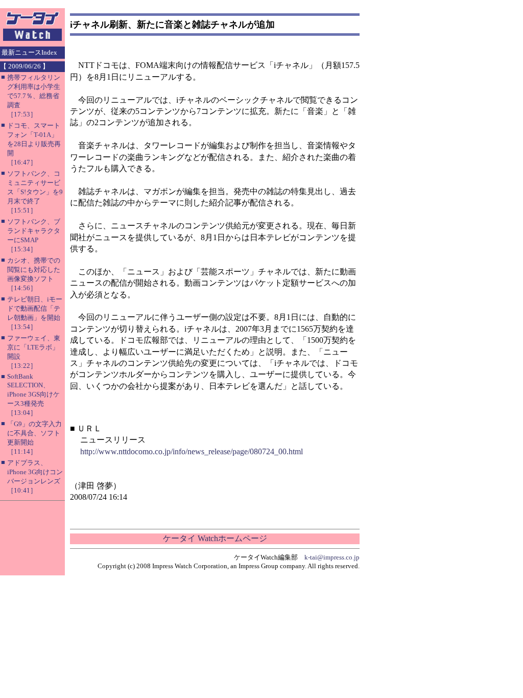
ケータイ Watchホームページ (215, 538)
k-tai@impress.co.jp (332, 557)
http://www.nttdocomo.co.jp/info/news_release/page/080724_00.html (191, 451)
